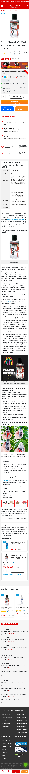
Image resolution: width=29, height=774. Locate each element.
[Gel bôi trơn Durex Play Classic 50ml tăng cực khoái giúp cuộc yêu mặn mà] (7, 545)
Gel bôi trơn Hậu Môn (14, 10)
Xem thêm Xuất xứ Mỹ (8, 577)
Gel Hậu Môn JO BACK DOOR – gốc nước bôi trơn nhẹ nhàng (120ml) (7, 609)
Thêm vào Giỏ (16, 96)
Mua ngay (24, 771)
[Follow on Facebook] (16, 756)
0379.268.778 (11, 634)
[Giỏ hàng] (27, 6)
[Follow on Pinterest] (21, 756)
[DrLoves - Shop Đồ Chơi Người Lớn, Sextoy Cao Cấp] (14, 6)
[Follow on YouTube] (23, 756)
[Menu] (2, 6)
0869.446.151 (11, 659)
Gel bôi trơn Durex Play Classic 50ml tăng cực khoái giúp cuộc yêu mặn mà (18, 544)
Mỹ (15, 54)
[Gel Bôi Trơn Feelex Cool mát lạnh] (22, 600)
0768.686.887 (11, 685)
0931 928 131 (11, 641)
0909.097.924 (11, 690)
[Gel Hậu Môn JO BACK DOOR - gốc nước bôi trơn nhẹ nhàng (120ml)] (7, 600)
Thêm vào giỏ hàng (16, 772)
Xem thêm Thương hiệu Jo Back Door (12, 574)
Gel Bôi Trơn (6, 10)
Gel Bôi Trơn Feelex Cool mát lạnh (22, 608)
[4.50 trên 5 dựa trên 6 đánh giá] (3, 53)
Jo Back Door (9, 53)
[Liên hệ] (26, 765)
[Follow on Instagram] (18, 756)
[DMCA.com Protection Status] (19, 754)
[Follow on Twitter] (19, 756)
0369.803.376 (11, 667)
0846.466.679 (11, 649)
